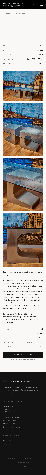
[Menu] (41, 4)
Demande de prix (23, 355)
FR (33, 4)
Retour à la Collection (18, 13)
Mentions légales (23, 462)
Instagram (7, 440)
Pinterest (6, 444)
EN (37, 4)
